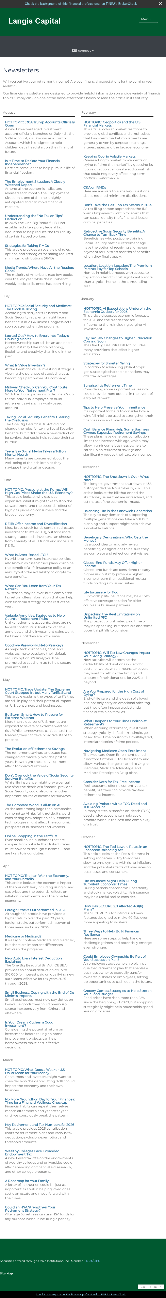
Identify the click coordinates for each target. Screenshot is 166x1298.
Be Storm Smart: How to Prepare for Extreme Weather (34, 716)
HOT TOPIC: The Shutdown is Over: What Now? (116, 478)
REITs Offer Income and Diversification (36, 524)
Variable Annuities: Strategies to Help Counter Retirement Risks (35, 617)
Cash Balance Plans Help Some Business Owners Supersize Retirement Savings (116, 430)
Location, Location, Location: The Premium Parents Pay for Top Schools (117, 267)
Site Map (6, 1273)
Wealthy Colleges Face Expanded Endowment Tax (32, 1152)
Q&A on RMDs (94, 187)
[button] (148, 19)
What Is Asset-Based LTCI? (26, 555)
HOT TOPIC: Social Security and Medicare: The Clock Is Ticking (38, 307)
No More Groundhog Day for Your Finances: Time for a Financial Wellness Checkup (40, 1100)
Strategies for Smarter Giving (106, 363)
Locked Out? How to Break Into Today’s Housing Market (37, 337)
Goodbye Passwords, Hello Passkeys (34, 645)
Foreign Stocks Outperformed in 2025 (35, 910)
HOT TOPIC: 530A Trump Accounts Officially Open (40, 123)
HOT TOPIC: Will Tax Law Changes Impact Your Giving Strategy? (116, 654)
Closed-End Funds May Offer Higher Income (112, 564)
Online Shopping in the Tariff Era (31, 836)
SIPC (97, 1261)
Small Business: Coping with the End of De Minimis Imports (39, 994)
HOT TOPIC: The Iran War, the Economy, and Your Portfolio (37, 877)
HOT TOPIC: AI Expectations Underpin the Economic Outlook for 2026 (117, 310)
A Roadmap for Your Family (27, 1181)
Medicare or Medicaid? (23, 936)
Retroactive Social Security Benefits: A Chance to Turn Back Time (114, 232)
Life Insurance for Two (100, 592)
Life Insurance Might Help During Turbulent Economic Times (110, 882)
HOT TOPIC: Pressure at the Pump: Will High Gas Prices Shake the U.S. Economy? (39, 491)
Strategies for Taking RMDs (27, 246)
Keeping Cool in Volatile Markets (109, 156)
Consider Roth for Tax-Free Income (111, 782)
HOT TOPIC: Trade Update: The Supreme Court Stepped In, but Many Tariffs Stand (38, 691)
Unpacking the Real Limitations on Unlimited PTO (111, 615)
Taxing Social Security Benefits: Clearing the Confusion (37, 418)
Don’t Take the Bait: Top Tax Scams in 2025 (117, 205)
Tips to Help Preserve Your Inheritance (114, 407)
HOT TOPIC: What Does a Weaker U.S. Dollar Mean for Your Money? (35, 1071)
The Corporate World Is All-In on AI (32, 805)
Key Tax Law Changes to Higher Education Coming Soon (117, 339)
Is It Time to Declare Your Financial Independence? (33, 162)
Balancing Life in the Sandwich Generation (117, 511)
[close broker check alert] (160, 3)
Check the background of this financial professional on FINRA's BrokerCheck (81, 4)
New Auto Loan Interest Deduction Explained (33, 959)
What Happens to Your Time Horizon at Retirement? (115, 722)
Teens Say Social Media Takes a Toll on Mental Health (35, 452)
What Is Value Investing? (25, 365)
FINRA (88, 1261)
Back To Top (149, 1286)
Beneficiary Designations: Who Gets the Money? (115, 538)
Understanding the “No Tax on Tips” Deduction (34, 217)
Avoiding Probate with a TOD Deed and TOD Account (115, 805)
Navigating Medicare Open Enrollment (114, 751)
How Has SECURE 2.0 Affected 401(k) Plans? (113, 907)
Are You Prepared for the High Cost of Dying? (113, 693)
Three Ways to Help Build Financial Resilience (111, 932)
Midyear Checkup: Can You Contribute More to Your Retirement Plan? (36, 388)
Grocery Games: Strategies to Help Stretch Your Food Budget (117, 992)
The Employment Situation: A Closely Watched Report (35, 183)
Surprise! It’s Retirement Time (107, 385)
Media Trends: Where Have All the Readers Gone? (39, 269)
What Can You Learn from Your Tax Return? (33, 587)
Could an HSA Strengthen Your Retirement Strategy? (30, 1208)
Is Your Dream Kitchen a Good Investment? (29, 1023)
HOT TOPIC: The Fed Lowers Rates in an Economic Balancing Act (115, 848)
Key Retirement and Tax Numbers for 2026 (39, 1125)
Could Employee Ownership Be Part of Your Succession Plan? (114, 958)
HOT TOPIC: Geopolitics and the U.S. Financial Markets (112, 123)
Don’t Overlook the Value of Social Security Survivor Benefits (39, 777)
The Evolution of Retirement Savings (35, 749)
